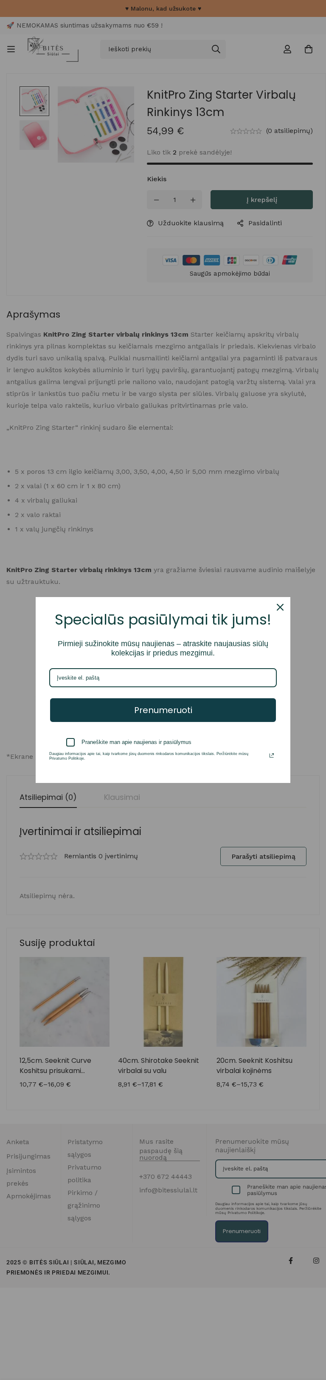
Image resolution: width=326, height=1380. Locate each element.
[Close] (280, 607)
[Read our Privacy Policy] (272, 755)
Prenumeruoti (163, 710)
